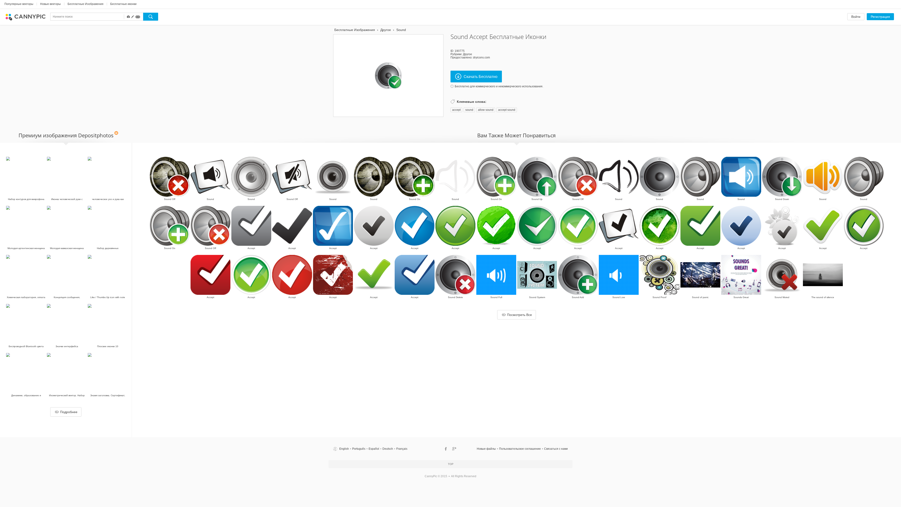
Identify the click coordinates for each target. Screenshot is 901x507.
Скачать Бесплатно (480, 77)
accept (456, 109)
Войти (855, 17)
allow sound (485, 109)
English (344, 448)
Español (374, 448)
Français (401, 448)
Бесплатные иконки (123, 4)
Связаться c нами (556, 448)
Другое (467, 54)
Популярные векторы (18, 4)
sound (469, 109)
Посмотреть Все (519, 315)
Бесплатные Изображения (85, 4)
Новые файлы (486, 448)
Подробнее (68, 412)
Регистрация (880, 17)
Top (450, 464)
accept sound (506, 109)
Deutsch (387, 448)
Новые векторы (50, 4)
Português (358, 448)
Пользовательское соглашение (520, 448)
